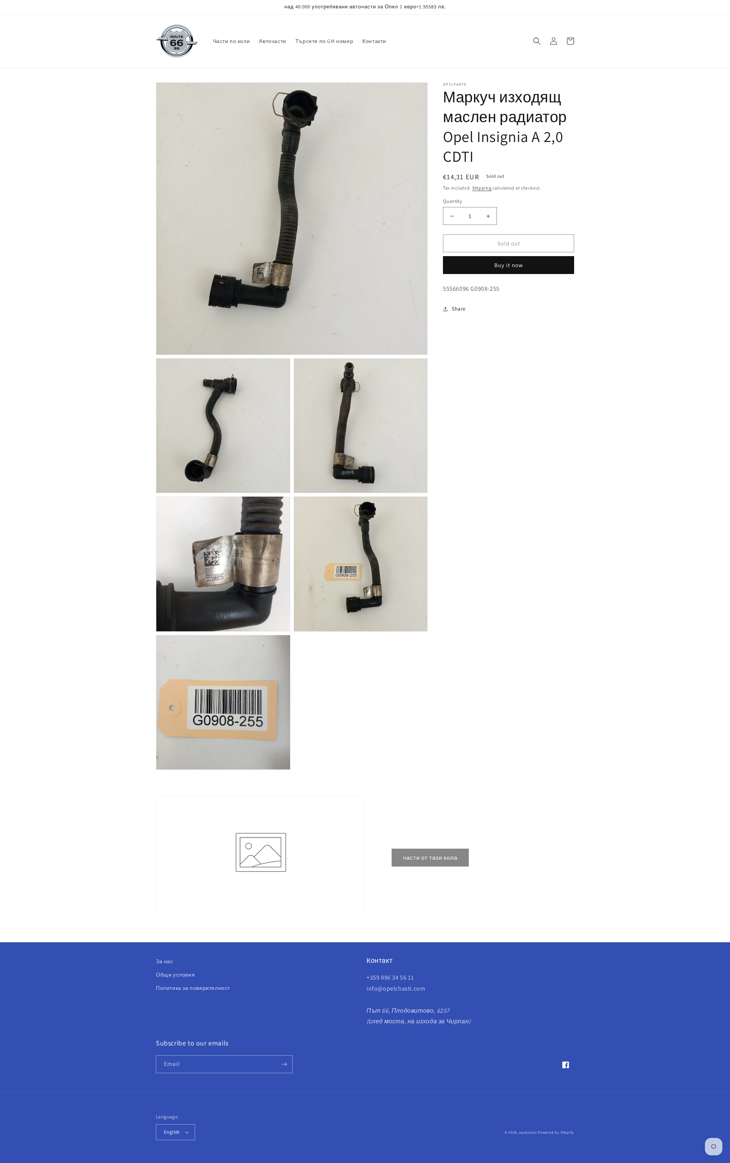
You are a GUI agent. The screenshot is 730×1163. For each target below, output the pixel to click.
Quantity (452, 201)
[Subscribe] (284, 1064)
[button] (536, 41)
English (172, 1132)
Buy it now (508, 265)
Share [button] (459, 309)
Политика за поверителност (193, 988)
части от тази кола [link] (430, 857)
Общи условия (175, 974)
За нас (164, 961)
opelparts (527, 1132)
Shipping (482, 188)
